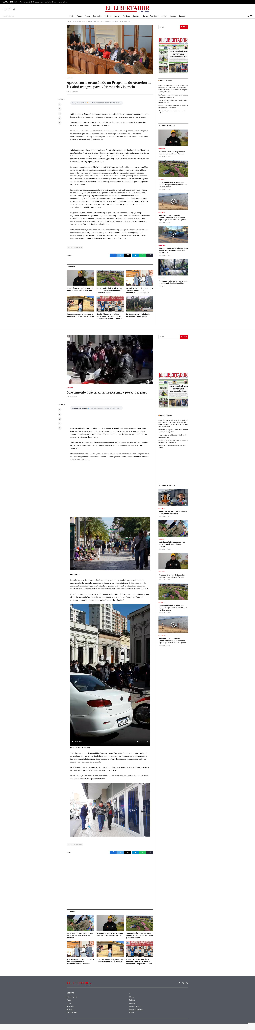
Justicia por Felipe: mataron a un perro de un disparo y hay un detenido (80, 935)
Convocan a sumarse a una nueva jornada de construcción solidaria (80, 315)
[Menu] (251, 16)
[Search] (248, 16)
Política (87, 16)
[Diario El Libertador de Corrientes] (127, 9)
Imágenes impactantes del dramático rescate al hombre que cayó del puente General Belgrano (172, 217)
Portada (69, 21)
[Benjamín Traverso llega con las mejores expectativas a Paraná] (80, 277)
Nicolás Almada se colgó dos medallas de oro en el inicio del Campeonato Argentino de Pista (109, 316)
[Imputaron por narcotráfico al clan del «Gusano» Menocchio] (173, 497)
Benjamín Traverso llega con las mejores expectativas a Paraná (80, 289)
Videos (79, 16)
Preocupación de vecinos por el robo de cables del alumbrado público (173, 282)
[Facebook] (60, 104)
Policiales (126, 16)
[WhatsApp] (60, 123)
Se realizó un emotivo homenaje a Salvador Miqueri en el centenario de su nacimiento (139, 290)
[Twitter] (60, 109)
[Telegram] (60, 118)
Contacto (182, 16)
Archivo (173, 16)
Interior (117, 16)
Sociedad (107, 16)
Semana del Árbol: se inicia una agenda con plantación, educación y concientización (110, 290)
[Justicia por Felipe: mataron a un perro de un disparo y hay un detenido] (80, 923)
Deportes (136, 16)
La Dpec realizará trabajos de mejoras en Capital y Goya (138, 315)
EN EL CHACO (166, 81)
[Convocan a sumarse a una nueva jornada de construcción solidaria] (80, 304)
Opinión (164, 16)
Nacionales (97, 16)
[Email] (60, 113)
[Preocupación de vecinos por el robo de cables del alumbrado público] (173, 267)
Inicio (72, 16)
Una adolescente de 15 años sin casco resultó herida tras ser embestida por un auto (44, 2)
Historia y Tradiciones (150, 16)
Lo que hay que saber (75, 247)
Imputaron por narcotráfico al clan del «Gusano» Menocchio (172, 512)
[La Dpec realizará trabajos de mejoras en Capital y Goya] (139, 304)
